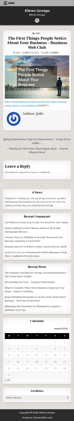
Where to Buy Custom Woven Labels (47, 246)
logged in (24, 172)
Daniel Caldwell (13, 228)
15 (55, 355)
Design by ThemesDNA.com (37, 418)
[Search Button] (37, 20)
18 (18, 361)
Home (37, 33)
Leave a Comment (51, 53)
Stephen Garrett (14, 246)
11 (18, 355)
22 (55, 361)
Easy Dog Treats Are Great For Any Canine (44, 222)
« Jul (7, 380)
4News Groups (37, 10)
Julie (18, 53)
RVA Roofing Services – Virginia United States (30, 282)
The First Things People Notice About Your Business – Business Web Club (37, 43)
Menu (11, 3)
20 (36, 361)
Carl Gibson (11, 222)
